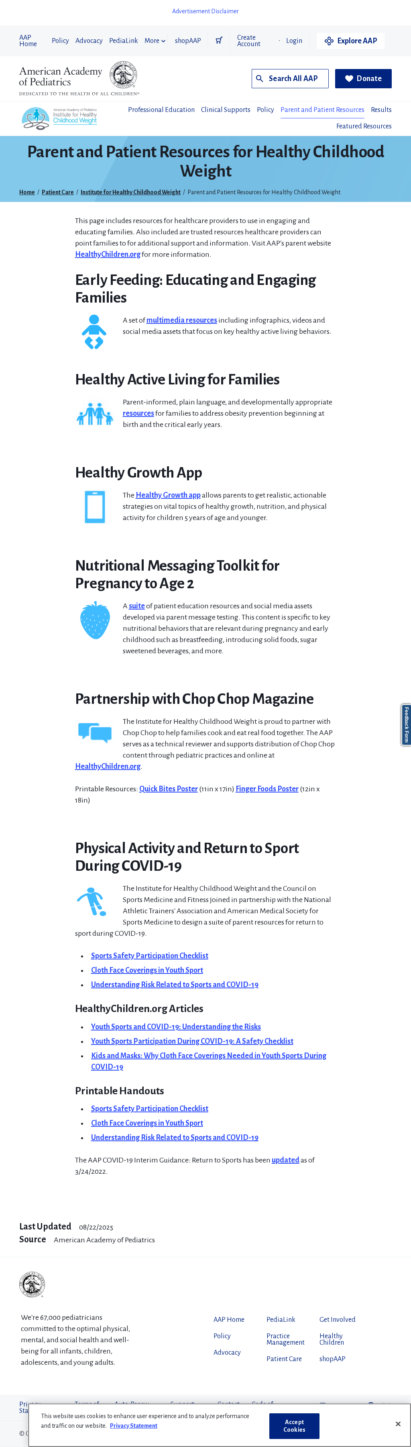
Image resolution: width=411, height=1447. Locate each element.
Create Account (248, 41)
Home (27, 192)
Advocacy (89, 41)
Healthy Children (331, 1339)
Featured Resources (364, 126)
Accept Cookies (294, 1426)
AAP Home (28, 41)
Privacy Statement (133, 1426)
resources (138, 413)
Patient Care (58, 192)
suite (137, 606)
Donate (369, 79)
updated (285, 1160)
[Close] (398, 1424)
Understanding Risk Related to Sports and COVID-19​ (174, 985)
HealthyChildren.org (107, 254)
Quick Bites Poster (168, 789)
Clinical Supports (225, 110)
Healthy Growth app (168, 495)
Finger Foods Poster (267, 789)
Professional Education (161, 110)
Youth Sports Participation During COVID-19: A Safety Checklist (192, 1041)
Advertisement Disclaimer (205, 11)
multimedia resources (181, 320)
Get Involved (337, 1319)
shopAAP (188, 41)
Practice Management (286, 1339)
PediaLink (123, 41)
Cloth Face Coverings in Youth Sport (147, 970)
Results (381, 110)
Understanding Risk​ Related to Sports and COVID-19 (174, 1138)
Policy (60, 41)
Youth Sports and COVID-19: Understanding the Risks (176, 1027)
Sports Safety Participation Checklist (149, 956)
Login (294, 41)
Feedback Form (406, 725)
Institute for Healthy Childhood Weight (131, 192)
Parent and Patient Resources (322, 110)
